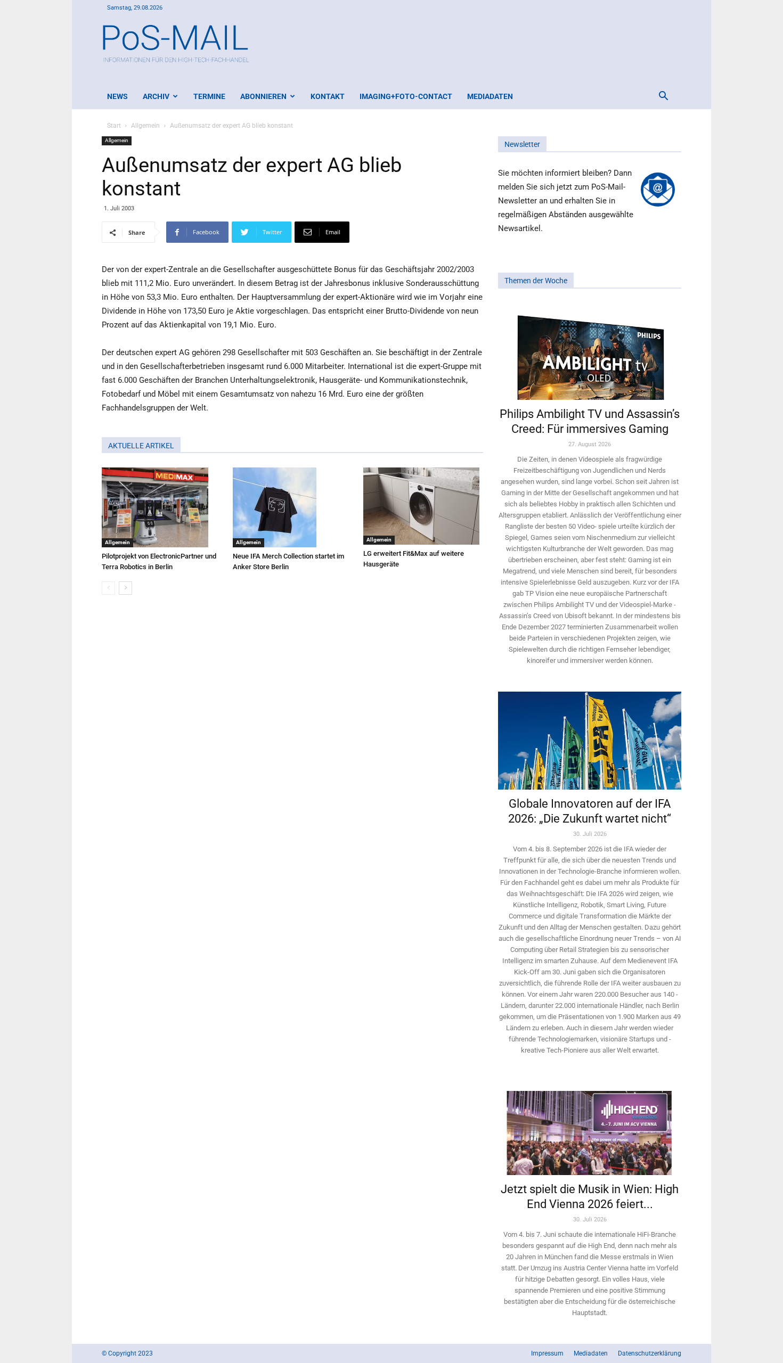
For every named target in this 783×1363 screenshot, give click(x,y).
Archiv (156, 96)
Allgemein (145, 125)
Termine (209, 96)
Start (114, 125)
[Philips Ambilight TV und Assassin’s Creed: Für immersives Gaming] (589, 351)
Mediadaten (490, 96)
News (117, 96)
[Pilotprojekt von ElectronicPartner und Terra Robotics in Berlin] (162, 507)
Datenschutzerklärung (649, 1353)
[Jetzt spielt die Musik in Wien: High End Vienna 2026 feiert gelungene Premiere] (589, 1128)
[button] (663, 97)
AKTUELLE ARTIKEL (141, 445)
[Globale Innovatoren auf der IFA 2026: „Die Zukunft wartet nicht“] (589, 740)
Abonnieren (263, 96)
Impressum (547, 1353)
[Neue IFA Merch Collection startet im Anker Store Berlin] (293, 507)
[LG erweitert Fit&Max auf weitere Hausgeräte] (423, 506)
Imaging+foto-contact (406, 96)
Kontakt (328, 96)
